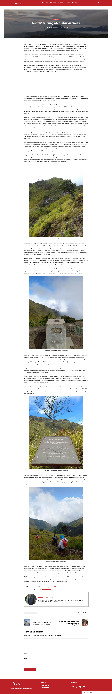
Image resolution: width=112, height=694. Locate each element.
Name (25, 653)
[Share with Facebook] (84, 613)
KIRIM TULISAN (45, 685)
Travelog (45, 3)
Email (25, 659)
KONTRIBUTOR (45, 688)
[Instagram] (73, 687)
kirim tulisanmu (46, 589)
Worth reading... (90, 692)
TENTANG (43, 683)
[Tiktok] (76, 687)
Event (68, 3)
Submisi (74, 3)
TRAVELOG (56, 19)
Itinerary (53, 3)
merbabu (33, 612)
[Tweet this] (85, 613)
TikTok (55, 587)
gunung (27, 612)
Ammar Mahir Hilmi (53, 27)
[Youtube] (84, 687)
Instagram (48, 587)
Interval (60, 3)
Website (26, 664)
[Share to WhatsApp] (87, 613)
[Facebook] (80, 687)
